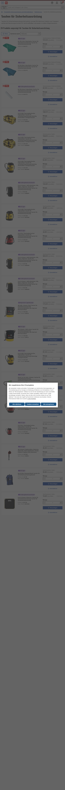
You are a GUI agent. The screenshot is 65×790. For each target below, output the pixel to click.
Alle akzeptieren (48, 404)
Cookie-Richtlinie (31, 398)
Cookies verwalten (33, 404)
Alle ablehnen (17, 404)
